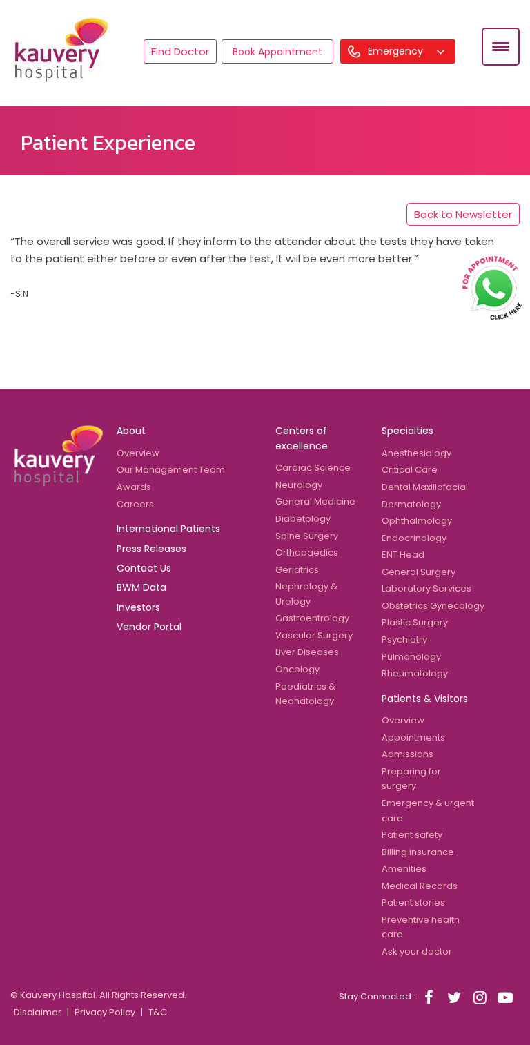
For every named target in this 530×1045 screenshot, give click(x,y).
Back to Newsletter (463, 214)
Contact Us (144, 568)
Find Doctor (180, 51)
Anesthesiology (416, 453)
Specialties (407, 431)
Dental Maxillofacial (425, 487)
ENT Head (403, 554)
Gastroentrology (312, 618)
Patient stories (413, 902)
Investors (138, 607)
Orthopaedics (306, 552)
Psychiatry (404, 639)
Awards (134, 487)
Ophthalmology (417, 520)
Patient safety (412, 834)
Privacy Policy (105, 1012)
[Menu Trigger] (501, 47)
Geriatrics (297, 569)
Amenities (404, 868)
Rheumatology (415, 673)
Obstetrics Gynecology (433, 605)
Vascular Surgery (314, 635)
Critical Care (410, 469)
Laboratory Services (426, 588)
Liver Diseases (307, 651)
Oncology (297, 669)
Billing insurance (418, 852)
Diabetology (303, 518)
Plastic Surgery (415, 622)
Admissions (407, 754)
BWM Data (141, 587)
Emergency (397, 51)
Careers (135, 504)
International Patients (168, 529)
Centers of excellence (301, 438)
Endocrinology (414, 538)
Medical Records (420, 885)
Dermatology (411, 504)
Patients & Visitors (425, 698)
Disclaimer (37, 1012)
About (131, 431)
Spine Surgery (306, 536)
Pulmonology (411, 656)
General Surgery (418, 571)
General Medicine (315, 501)
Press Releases (151, 549)
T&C (157, 1012)
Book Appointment (277, 52)
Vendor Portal (149, 627)
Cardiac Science (313, 467)
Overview (138, 453)
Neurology (298, 484)
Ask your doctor (417, 951)
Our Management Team (171, 469)
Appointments (413, 737)
